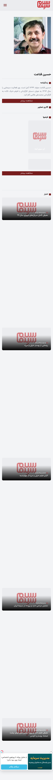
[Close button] (51, 751)
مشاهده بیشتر (26, 100)
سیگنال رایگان (14, 767)
